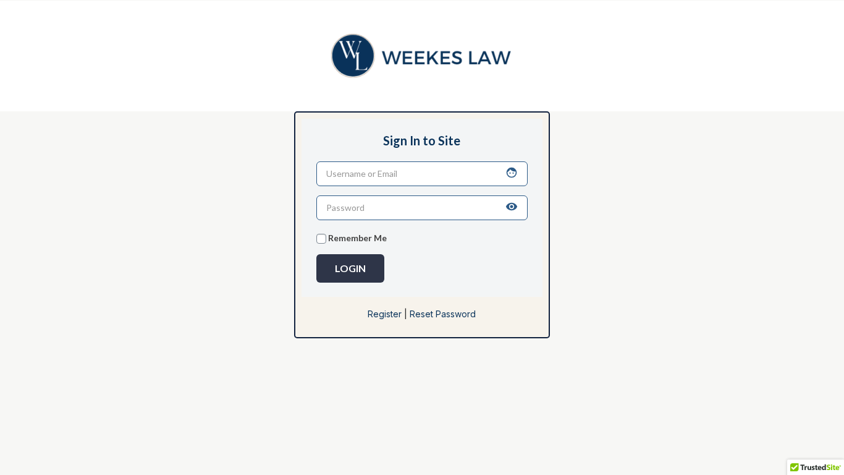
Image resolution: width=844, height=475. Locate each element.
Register (385, 314)
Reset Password (443, 314)
